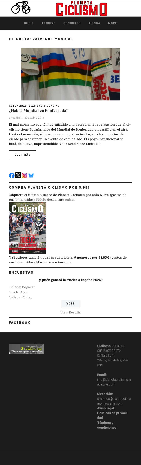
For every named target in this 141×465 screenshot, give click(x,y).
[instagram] (25, 177)
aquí (67, 262)
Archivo (49, 23)
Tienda (94, 23)
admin (16, 117)
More (112, 23)
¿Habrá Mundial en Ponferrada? (38, 110)
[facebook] (12, 177)
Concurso (72, 23)
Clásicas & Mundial (43, 106)
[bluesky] (31, 177)
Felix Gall (20, 292)
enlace (70, 199)
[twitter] (18, 177)
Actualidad (18, 106)
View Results (70, 312)
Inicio (29, 23)
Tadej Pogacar (23, 287)
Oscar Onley (22, 297)
